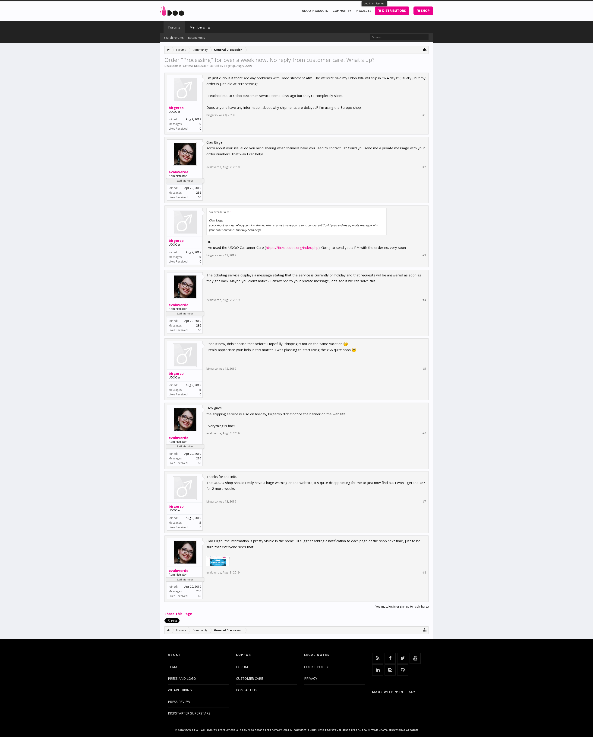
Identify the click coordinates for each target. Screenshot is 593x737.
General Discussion (195, 66)
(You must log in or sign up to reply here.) (402, 607)
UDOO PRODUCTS (315, 11)
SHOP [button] (425, 10)
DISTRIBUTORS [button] (393, 10)
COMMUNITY (342, 11)
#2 (424, 167)
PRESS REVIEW (179, 701)
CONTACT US (246, 690)
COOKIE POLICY (316, 667)
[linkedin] (377, 670)
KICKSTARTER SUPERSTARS (189, 713)
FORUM (242, 667)
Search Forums (173, 38)
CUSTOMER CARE (249, 678)
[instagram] (390, 670)
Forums (174, 27)
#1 (424, 115)
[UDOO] (172, 10)
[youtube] (415, 658)
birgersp (229, 66)
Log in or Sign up (374, 3)
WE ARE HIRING (180, 690)
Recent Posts (196, 38)
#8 (424, 572)
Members (197, 27)
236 (198, 193)
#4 (424, 300)
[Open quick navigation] (425, 49)
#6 (424, 433)
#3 (424, 255)
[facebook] (390, 658)
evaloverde (178, 172)
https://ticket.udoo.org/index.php (292, 247)
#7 (424, 501)
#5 (424, 369)
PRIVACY (310, 678)
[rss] (377, 658)
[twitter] (402, 658)
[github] (402, 670)
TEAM (172, 667)
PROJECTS (363, 11)
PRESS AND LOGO (182, 678)
